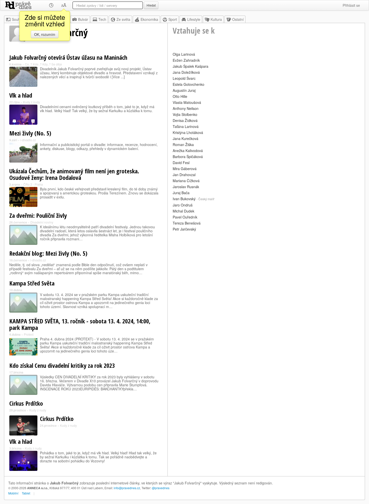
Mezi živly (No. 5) (30, 133)
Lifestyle (193, 19)
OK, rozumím (44, 34)
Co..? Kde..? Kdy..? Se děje (43, 64)
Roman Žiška (183, 144)
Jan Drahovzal (184, 174)
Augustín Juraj (184, 90)
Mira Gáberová (185, 168)
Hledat (151, 5)
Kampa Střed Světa (31, 283)
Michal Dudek (183, 210)
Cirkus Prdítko (26, 403)
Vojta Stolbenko (185, 114)
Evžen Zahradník (186, 60)
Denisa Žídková (185, 120)
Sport (172, 19)
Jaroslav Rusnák (186, 186)
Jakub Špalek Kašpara (190, 66)
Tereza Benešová (187, 223)
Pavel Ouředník (185, 217)
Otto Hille (180, 96)
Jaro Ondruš (183, 204)
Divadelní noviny (41, 222)
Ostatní (238, 19)
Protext (28, 334)
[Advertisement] (266, 268)
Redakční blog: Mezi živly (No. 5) (48, 253)
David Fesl (181, 162)
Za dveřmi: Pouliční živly (38, 215)
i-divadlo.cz (28, 140)
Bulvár (83, 19)
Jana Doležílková (186, 72)
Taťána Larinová (186, 126)
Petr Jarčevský (184, 229)
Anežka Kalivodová (188, 150)
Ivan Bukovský (184, 198)
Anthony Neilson (186, 108)
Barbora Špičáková (188, 156)
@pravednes (160, 488)
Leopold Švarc (184, 78)
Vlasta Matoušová (187, 102)
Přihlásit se (351, 5)
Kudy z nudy (31, 102)
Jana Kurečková (185, 138)
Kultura (216, 19)
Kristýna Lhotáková (188, 132)
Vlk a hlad (20, 95)
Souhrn (17, 19)
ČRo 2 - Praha (33, 184)
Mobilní (13, 493)
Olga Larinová (184, 54)
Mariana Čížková (186, 180)
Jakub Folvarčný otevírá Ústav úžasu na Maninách (68, 57)
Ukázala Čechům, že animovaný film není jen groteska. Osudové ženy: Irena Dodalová (74, 174)
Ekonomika (149, 19)
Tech (102, 19)
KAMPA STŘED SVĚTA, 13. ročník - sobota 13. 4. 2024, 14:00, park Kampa (79, 324)
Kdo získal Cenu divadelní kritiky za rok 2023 (62, 365)
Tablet (26, 493)
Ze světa (123, 19)
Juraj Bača (181, 192)
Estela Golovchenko (188, 84)
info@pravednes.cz (127, 488)
